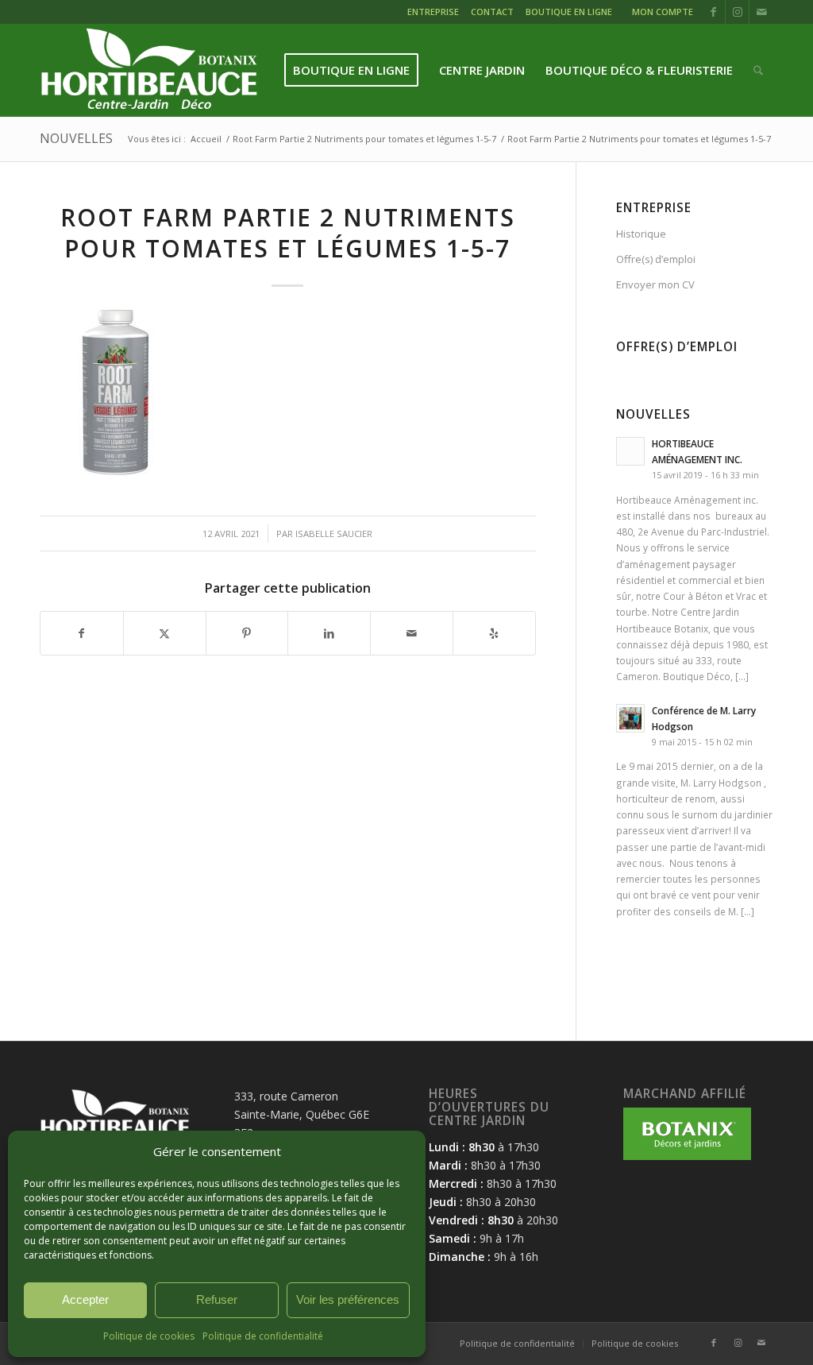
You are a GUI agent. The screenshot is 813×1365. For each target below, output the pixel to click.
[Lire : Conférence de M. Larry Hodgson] (630, 718)
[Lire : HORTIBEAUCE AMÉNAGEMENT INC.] (630, 451)
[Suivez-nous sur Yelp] (494, 633)
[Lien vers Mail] (761, 12)
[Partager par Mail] (412, 633)
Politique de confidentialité (262, 1336)
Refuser (216, 1299)
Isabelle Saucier (333, 533)
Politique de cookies (149, 1336)
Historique (641, 233)
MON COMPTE (662, 11)
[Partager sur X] (165, 633)
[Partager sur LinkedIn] (329, 633)
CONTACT (492, 11)
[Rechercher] (758, 70)
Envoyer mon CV (655, 284)
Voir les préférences (347, 1299)
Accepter (85, 1299)
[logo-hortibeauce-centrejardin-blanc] (149, 70)
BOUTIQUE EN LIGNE (569, 11)
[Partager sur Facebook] (81, 633)
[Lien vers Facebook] (713, 12)
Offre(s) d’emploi (655, 259)
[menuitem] (435, 14)
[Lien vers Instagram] (737, 12)
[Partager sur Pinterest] (247, 633)
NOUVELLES (76, 138)
